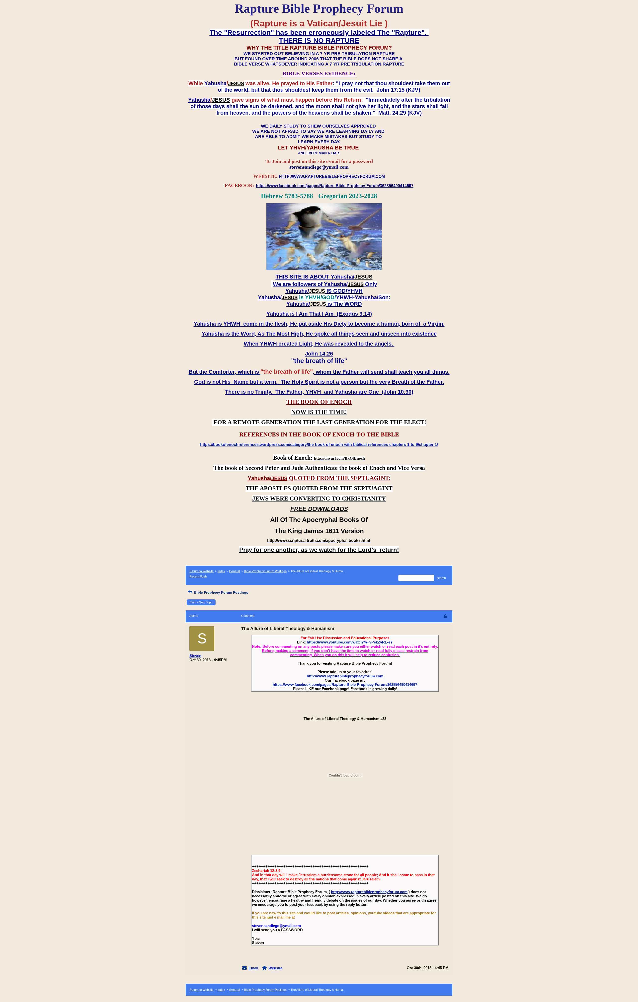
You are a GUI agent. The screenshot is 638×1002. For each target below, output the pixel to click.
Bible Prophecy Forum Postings (265, 571)
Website (275, 968)
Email (253, 968)
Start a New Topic (201, 602)
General (234, 571)
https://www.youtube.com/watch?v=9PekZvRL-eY (350, 642)
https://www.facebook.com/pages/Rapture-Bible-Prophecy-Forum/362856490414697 (345, 684)
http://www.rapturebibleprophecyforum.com (345, 676)
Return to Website (201, 571)
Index (221, 571)
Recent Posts (198, 576)
